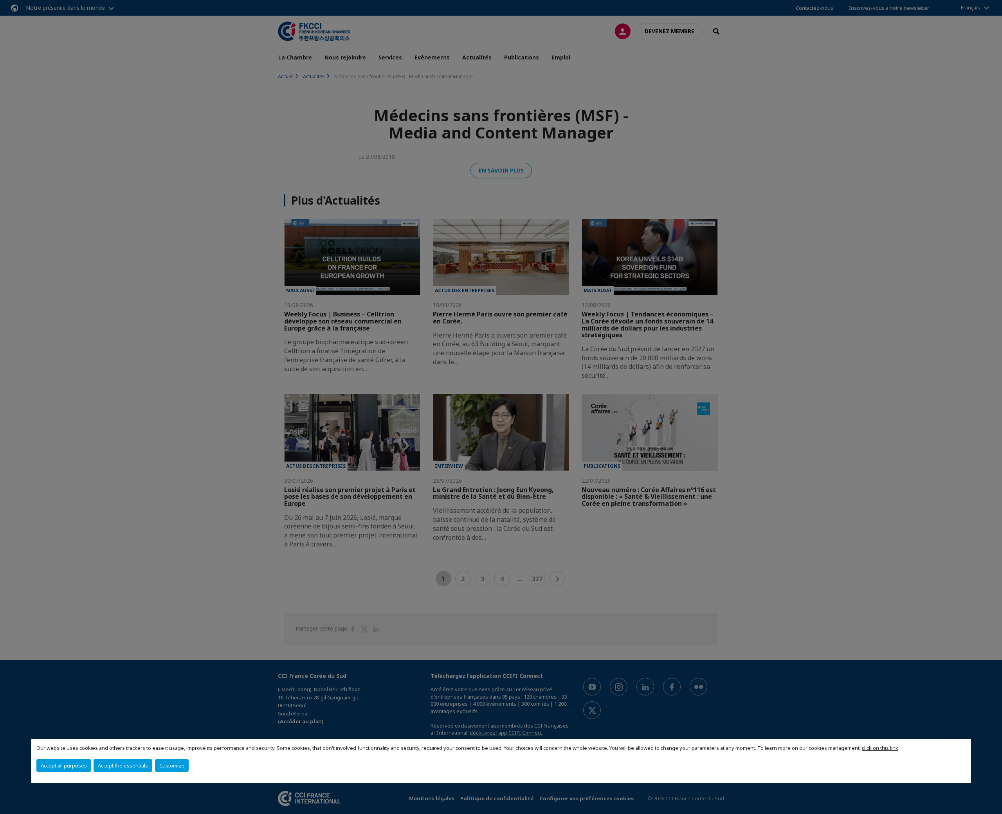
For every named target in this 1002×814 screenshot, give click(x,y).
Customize (171, 765)
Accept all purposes (64, 765)
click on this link (880, 747)
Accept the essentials (123, 765)
